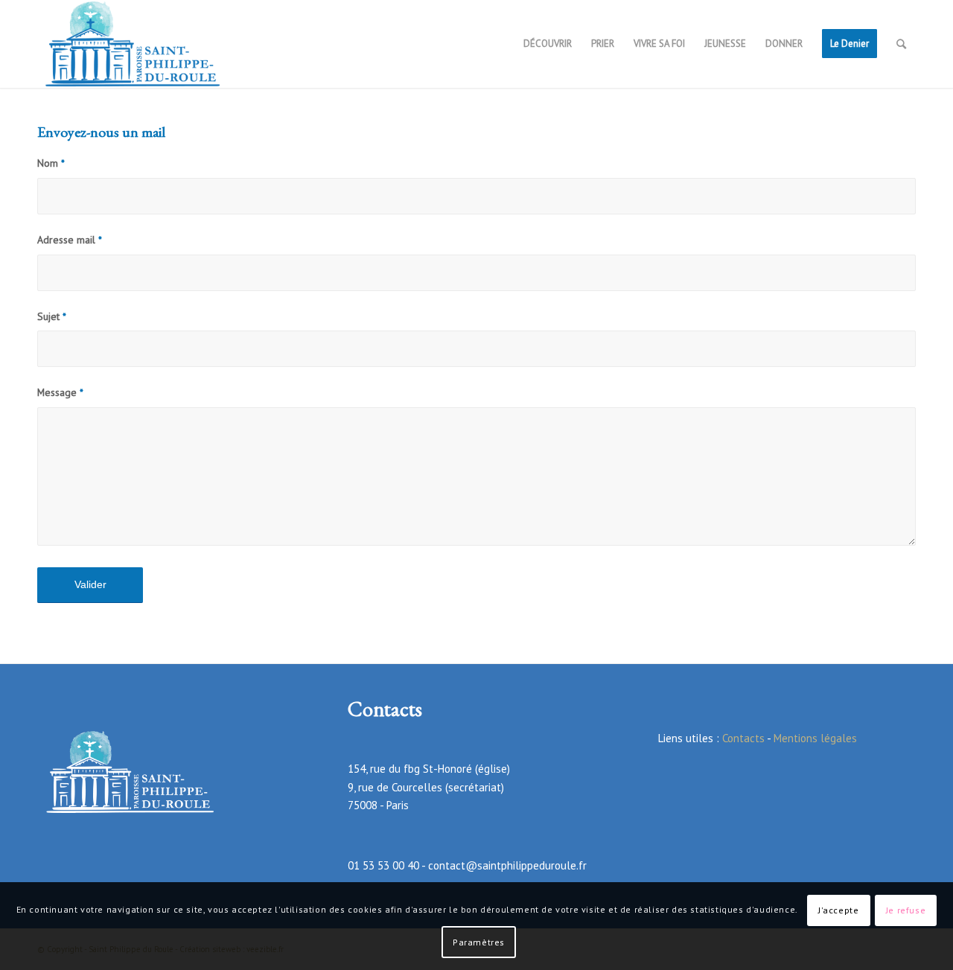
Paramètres (479, 941)
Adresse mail (69, 239)
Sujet (51, 316)
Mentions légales (815, 738)
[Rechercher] (901, 44)
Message (60, 392)
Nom (51, 163)
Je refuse (905, 910)
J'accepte (838, 910)
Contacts (743, 738)
